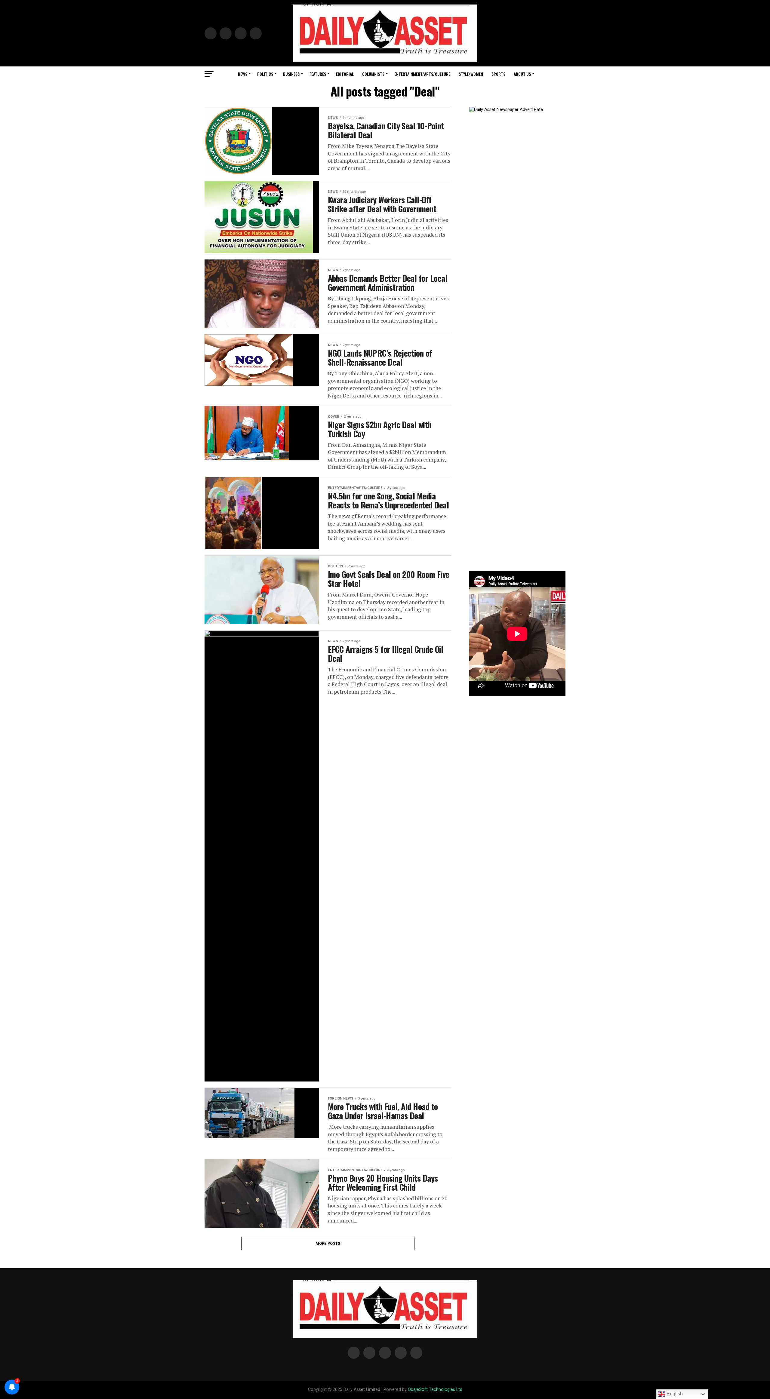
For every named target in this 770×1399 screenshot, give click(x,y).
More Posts (328, 1243)
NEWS (242, 74)
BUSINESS (291, 74)
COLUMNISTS (373, 74)
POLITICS (265, 74)
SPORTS (498, 74)
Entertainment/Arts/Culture (422, 74)
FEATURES (318, 74)
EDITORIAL (345, 74)
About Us (522, 74)
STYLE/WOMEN (471, 74)
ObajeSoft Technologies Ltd (435, 1389)
